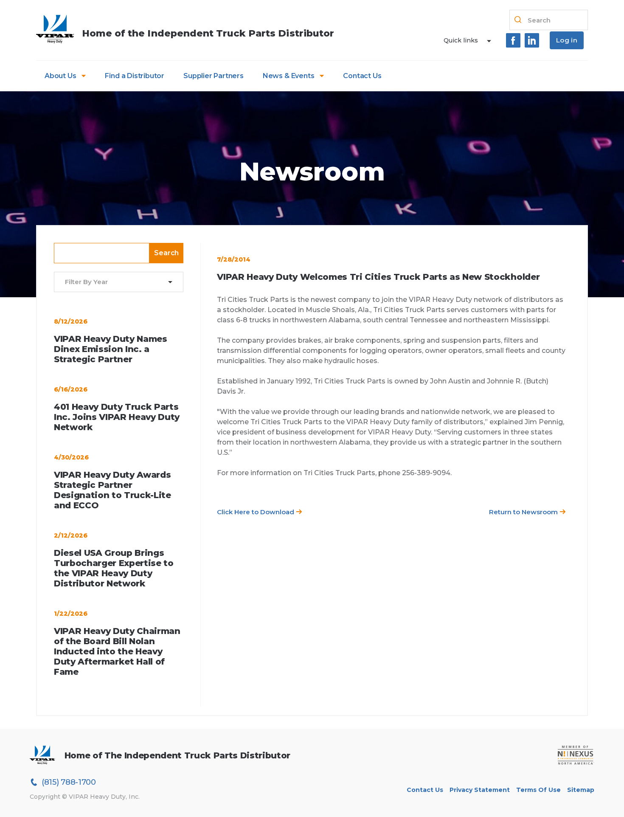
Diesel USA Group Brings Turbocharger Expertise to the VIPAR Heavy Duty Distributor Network (114, 568)
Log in (566, 40)
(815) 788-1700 (69, 782)
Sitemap (580, 790)
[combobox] (113, 282)
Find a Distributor (134, 76)
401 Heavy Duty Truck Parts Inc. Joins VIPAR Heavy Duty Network (117, 417)
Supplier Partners (213, 76)
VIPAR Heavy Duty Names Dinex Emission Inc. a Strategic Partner (110, 349)
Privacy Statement (480, 790)
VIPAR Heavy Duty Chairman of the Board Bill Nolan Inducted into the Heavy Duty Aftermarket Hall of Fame (117, 651)
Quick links (461, 40)
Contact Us (362, 76)
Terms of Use (538, 790)
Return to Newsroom (524, 512)
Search (166, 253)
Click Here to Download (256, 512)
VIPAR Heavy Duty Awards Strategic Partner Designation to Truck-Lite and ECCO (112, 490)
